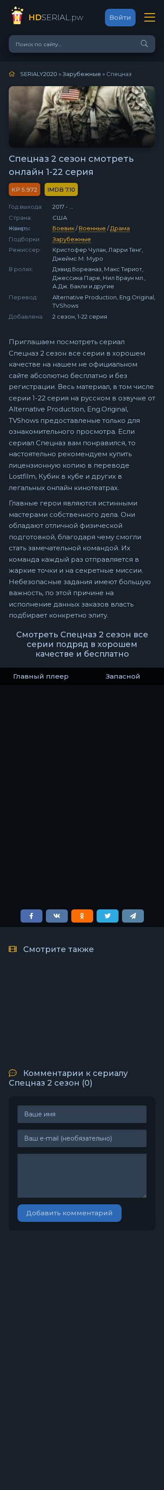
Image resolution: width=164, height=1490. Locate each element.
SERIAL (56, 17)
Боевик (63, 228)
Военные (92, 228)
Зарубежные (71, 239)
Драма (120, 228)
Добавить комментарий (69, 1213)
